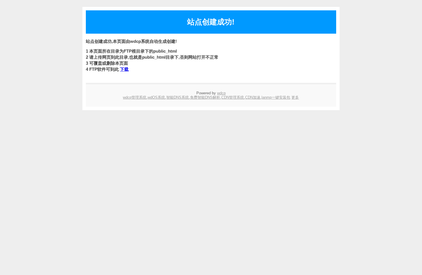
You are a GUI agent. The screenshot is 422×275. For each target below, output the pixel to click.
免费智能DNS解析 (205, 97)
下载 (124, 69)
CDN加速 (252, 97)
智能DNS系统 (177, 97)
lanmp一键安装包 (276, 97)
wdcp (221, 93)
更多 (295, 97)
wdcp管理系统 (134, 97)
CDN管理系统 (232, 97)
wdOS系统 (156, 97)
